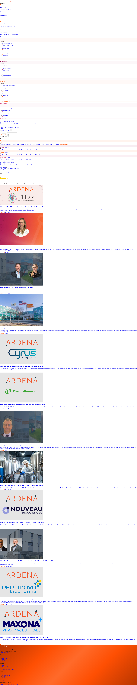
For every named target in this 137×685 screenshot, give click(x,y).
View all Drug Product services (6, 59)
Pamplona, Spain (27, 123)
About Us (2, 120)
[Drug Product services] (0, 143)
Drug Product (3, 39)
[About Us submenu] (4, 161)
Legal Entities (15, 684)
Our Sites (2, 122)
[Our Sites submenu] (4, 163)
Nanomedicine (3, 61)
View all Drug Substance (39, 159)
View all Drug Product (63, 144)
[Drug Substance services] (0, 158)
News (1, 125)
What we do (2, 3)
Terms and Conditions (9, 684)
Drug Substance (3, 103)
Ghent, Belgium (8, 123)
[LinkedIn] (2, 130)
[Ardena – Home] (8, 2)
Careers (1, 128)
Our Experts (11, 121)
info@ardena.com (10, 172)
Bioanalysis (2, 81)
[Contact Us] (3, 130)
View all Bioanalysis (44, 154)
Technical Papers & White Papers (8, 669)
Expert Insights (3, 126)
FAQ (3, 125)
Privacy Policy (2, 684)
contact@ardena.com (5, 652)
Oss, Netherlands (20, 123)
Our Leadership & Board (4, 121)
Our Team (4, 676)
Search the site (4, 131)
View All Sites (2, 123)
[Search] (1, 130)
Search (3, 133)
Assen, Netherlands (33, 123)
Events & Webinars (3, 127)
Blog (8, 127)
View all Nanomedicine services (6, 79)
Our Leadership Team (6, 675)
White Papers (16, 127)
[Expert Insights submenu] (6, 167)
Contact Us (6, 130)
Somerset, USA (14, 123)
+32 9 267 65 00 (3, 172)
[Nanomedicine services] (0, 148)
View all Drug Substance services (6, 118)
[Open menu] (11, 130)
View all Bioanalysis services (5, 101)
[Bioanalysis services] (0, 153)
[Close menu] (8, 135)
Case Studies (11, 127)
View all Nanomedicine (46, 149)
